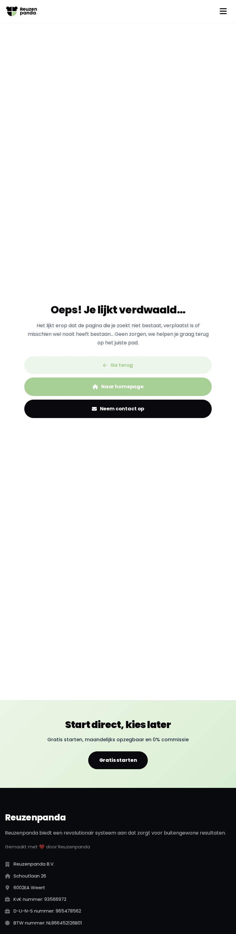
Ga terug (121, 365)
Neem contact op (122, 408)
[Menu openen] (223, 11)
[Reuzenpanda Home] (21, 11)
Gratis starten (118, 760)
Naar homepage (122, 386)
